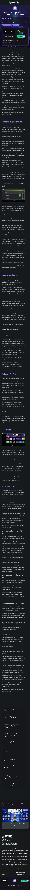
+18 (16, 876)
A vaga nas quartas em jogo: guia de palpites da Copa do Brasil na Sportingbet (14, 824)
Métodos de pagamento (8, 52)
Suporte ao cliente (20, 52)
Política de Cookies (19, 871)
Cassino (3, 874)
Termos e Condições (20, 874)
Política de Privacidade (20, 873)
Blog (2, 873)
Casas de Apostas (5, 871)
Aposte (20, 36)
